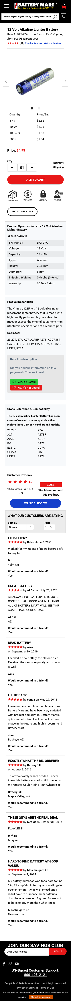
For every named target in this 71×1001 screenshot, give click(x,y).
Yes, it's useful (26, 382)
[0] (64, 8)
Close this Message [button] (40, 997)
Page (47, 522)
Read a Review (33, 43)
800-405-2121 (35, 974)
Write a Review (52, 43)
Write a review (35, 503)
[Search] (55, 16)
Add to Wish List (22, 211)
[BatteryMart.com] (35, 5)
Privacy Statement (27, 987)
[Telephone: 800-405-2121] (63, 16)
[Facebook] (4, 963)
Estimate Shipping (58, 164)
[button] (12, 167)
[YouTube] (17, 963)
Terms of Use (47, 987)
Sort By (12, 522)
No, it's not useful (28, 387)
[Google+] (10, 963)
